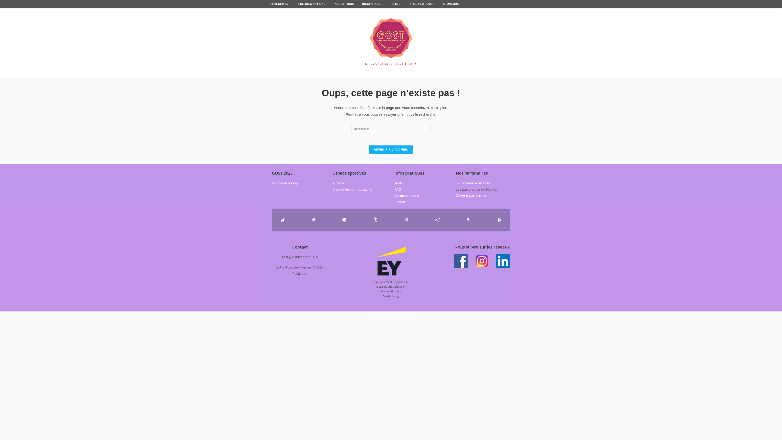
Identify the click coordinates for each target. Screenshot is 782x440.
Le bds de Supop (285, 183)
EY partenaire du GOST (474, 183)
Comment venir (407, 195)
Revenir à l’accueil (391, 149)
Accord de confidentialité (352, 189)
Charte (338, 183)
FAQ (397, 189)
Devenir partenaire (471, 195)
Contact (400, 201)
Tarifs (398, 183)
